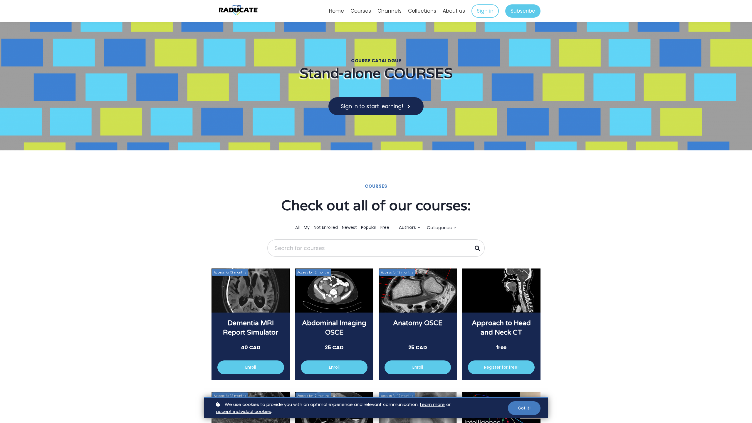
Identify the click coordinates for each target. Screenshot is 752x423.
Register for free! (501, 367)
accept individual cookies (243, 411)
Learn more (432, 404)
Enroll (250, 367)
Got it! (524, 408)
